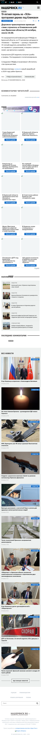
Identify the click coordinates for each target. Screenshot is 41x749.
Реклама (28, 697)
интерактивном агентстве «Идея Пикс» (26, 728)
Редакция (13, 692)
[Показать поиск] (37, 2)
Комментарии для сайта (32, 97)
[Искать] (37, 703)
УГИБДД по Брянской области (13, 76)
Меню (38, 8)
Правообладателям (24, 692)
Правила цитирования (16, 697)
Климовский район (29, 76)
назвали (17, 69)
